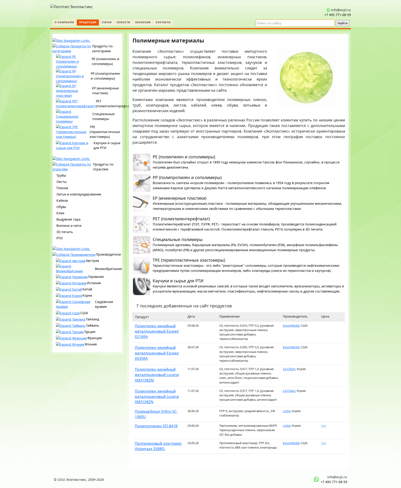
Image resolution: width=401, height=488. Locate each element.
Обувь (61, 207)
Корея (87, 295)
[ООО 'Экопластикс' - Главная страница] (71, 5)
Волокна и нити (68, 225)
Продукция (88, 22)
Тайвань (92, 325)
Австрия (92, 260)
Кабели (62, 200)
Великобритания (108, 269)
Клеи (60, 213)
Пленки (62, 188)
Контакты (163, 22)
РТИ (59, 238)
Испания (94, 283)
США (84, 313)
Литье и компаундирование (78, 194)
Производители (108, 254)
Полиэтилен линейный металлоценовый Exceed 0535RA (157, 353)
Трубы (61, 175)
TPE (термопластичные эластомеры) (105, 132)
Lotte (286, 411)
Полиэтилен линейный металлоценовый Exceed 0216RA (157, 331)
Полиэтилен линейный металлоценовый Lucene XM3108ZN (157, 397)
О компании (64, 22)
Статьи (107, 22)
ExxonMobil (291, 325)
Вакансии (143, 22)
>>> (323, 425)
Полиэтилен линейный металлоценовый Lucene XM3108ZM (157, 375)
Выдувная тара (68, 219)
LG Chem (289, 369)
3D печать (64, 232)
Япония (91, 344)
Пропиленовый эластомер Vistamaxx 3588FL (158, 446)
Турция (89, 331)
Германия (96, 276)
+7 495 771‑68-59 (337, 15)
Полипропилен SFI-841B (156, 426)
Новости (123, 22)
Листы (61, 181)
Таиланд (92, 319)
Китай (87, 289)
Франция (94, 338)
